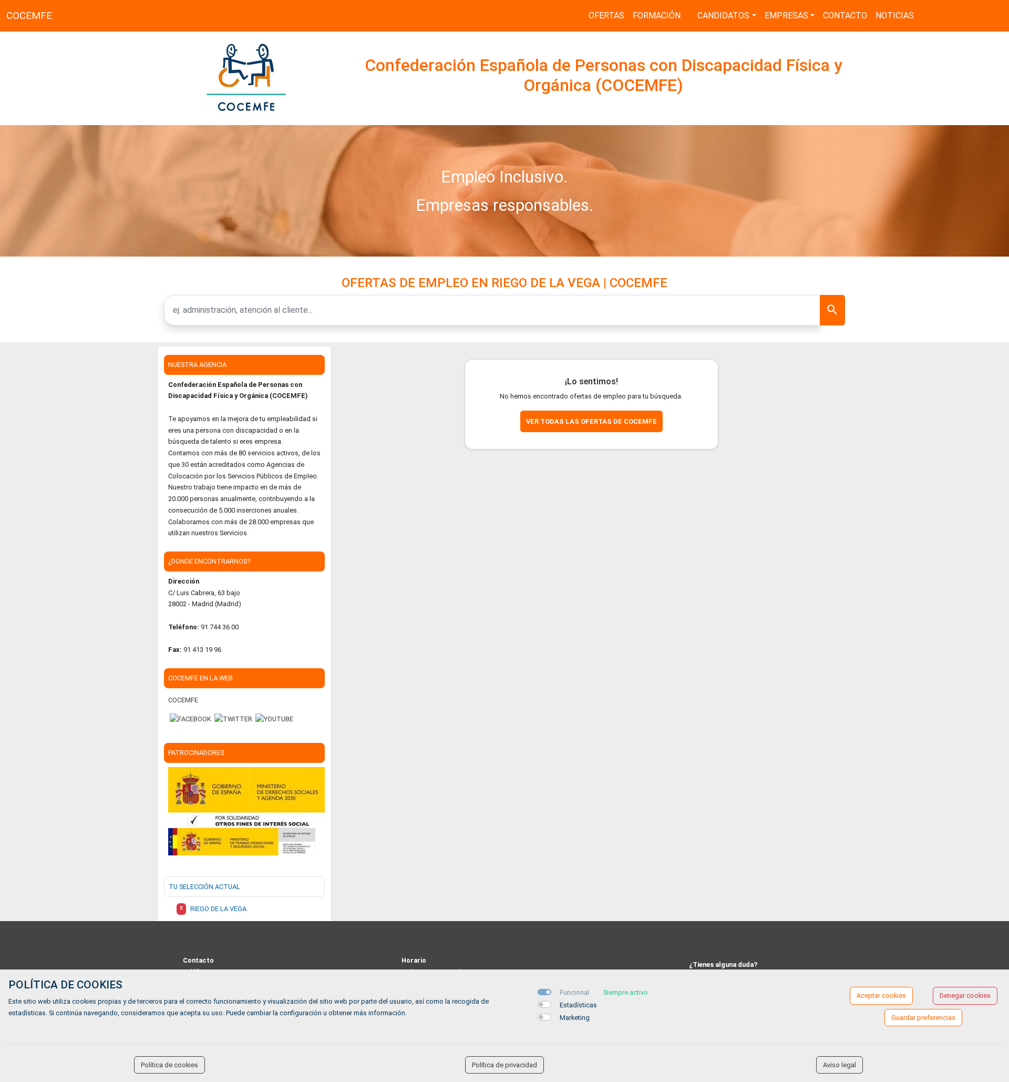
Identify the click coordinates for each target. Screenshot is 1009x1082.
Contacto (845, 16)
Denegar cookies (965, 995)
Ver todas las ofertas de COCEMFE (591, 421)
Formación (657, 16)
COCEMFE (29, 15)
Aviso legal (839, 1065)
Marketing (575, 1018)
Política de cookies (169, 1065)
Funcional (574, 992)
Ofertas (606, 16)
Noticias (895, 16)
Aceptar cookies (881, 995)
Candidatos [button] (723, 16)
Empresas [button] (786, 16)
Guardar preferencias (923, 1018)
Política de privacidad (504, 1065)
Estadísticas (578, 1005)
